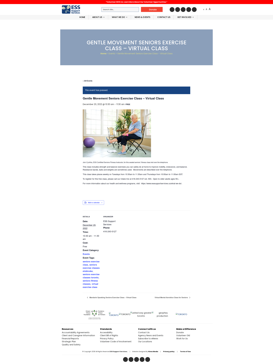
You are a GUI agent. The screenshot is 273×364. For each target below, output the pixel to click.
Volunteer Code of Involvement (115, 341)
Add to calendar (94, 202)
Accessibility (106, 332)
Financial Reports (70, 338)
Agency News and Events (150, 335)
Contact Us (163, 17)
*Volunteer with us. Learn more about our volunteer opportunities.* (136, 2)
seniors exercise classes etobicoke (91, 268)
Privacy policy (168, 351)
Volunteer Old (183, 335)
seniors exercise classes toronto (91, 276)
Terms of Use (185, 351)
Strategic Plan (69, 341)
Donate (180, 332)
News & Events (142, 17)
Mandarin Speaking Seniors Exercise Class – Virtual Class (112, 297)
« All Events (87, 81)
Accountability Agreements (75, 332)
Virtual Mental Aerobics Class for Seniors (171, 297)
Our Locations (145, 341)
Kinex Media (153, 351)
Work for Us (182, 338)
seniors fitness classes (90, 282)
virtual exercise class (90, 285)
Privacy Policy (107, 338)
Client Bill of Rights (109, 335)
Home (82, 17)
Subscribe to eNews (148, 338)
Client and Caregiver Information (78, 335)
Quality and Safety (71, 344)
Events (86, 253)
